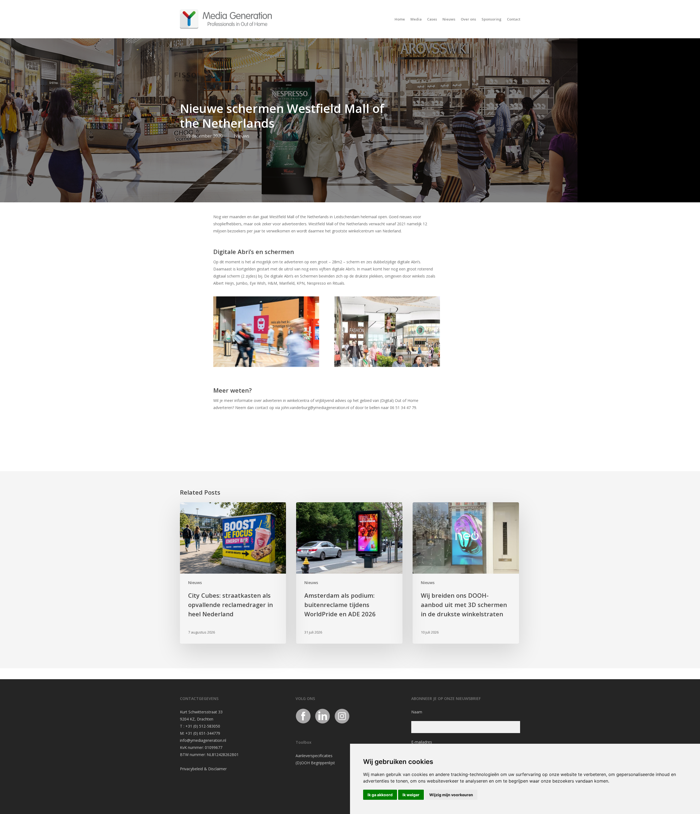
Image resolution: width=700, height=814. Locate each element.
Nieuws (241, 136)
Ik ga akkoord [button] (380, 794)
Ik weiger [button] (410, 794)
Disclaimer (217, 768)
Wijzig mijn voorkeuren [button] (451, 794)
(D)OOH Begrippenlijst (315, 762)
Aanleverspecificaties (314, 755)
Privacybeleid (191, 768)
